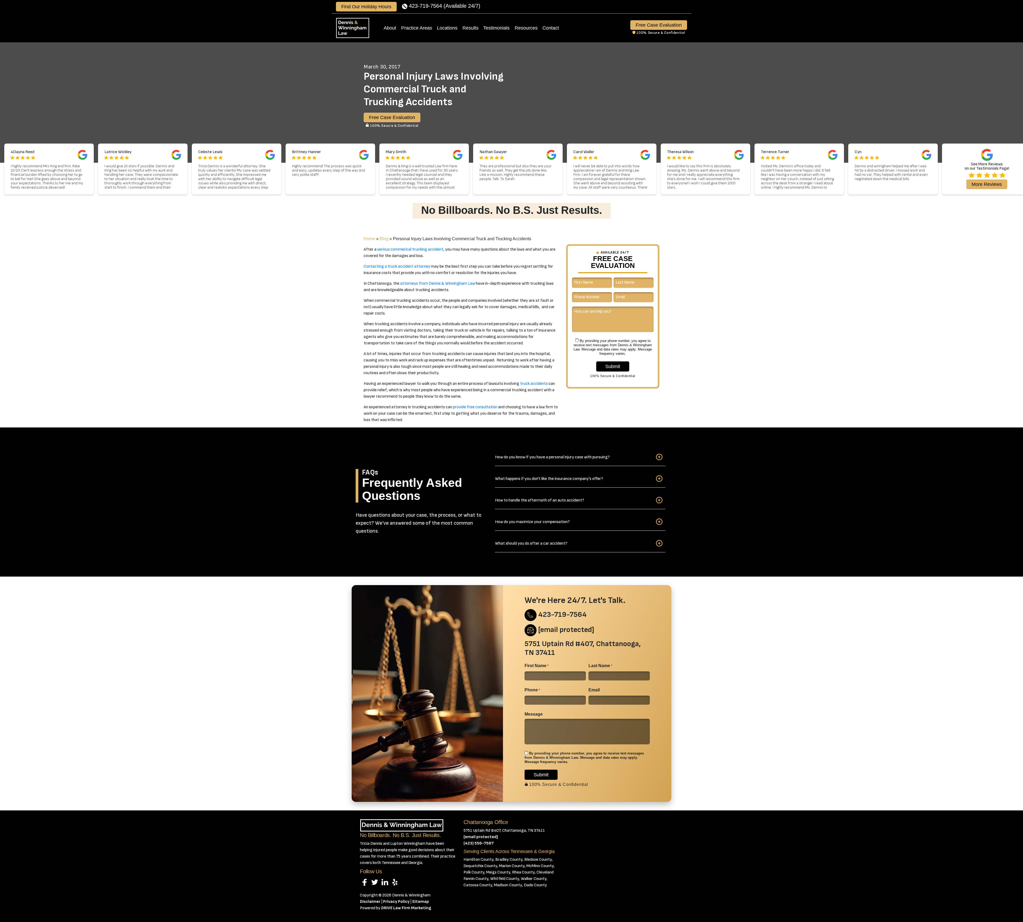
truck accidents (534, 383)
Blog (384, 238)
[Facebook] (364, 882)
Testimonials (496, 28)
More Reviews (987, 184)
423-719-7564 (425, 6)
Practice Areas (416, 28)
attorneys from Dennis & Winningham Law (437, 283)
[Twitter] (374, 882)
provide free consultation (475, 407)
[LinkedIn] (384, 882)
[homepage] (352, 27)
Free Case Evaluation (659, 25)
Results (470, 28)
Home (369, 238)
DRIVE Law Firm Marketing (406, 908)
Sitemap (420, 901)
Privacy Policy (396, 901)
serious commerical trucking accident (410, 249)
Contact (550, 28)
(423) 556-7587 (479, 843)
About (390, 28)
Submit (612, 366)
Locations (447, 28)
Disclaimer (370, 901)
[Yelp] (395, 882)
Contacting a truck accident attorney (397, 266)
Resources (526, 28)
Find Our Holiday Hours (366, 6)
